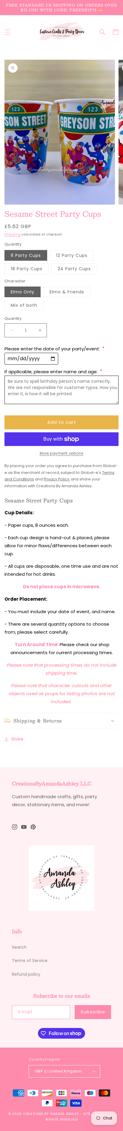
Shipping (12, 234)
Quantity (12, 318)
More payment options (62, 453)
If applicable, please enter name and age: (53, 371)
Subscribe (93, 1012)
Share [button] (17, 739)
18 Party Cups (26, 269)
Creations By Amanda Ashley (51, 1113)
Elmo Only (22, 292)
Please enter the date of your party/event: (54, 348)
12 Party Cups (71, 255)
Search (19, 947)
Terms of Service (29, 961)
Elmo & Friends (67, 292)
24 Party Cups (74, 269)
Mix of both (24, 305)
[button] (7, 32)
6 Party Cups (26, 255)
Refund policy (26, 974)
